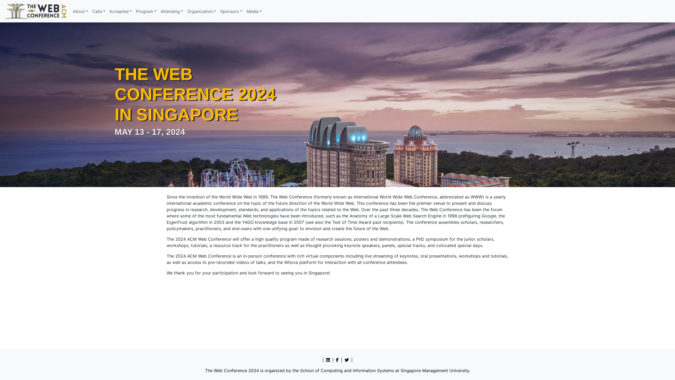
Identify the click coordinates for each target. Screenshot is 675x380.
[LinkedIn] (328, 360)
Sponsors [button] (229, 11)
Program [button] (144, 11)
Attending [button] (170, 11)
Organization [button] (200, 11)
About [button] (79, 11)
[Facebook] (337, 360)
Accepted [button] (119, 11)
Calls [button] (97, 11)
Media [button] (253, 11)
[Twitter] (347, 360)
